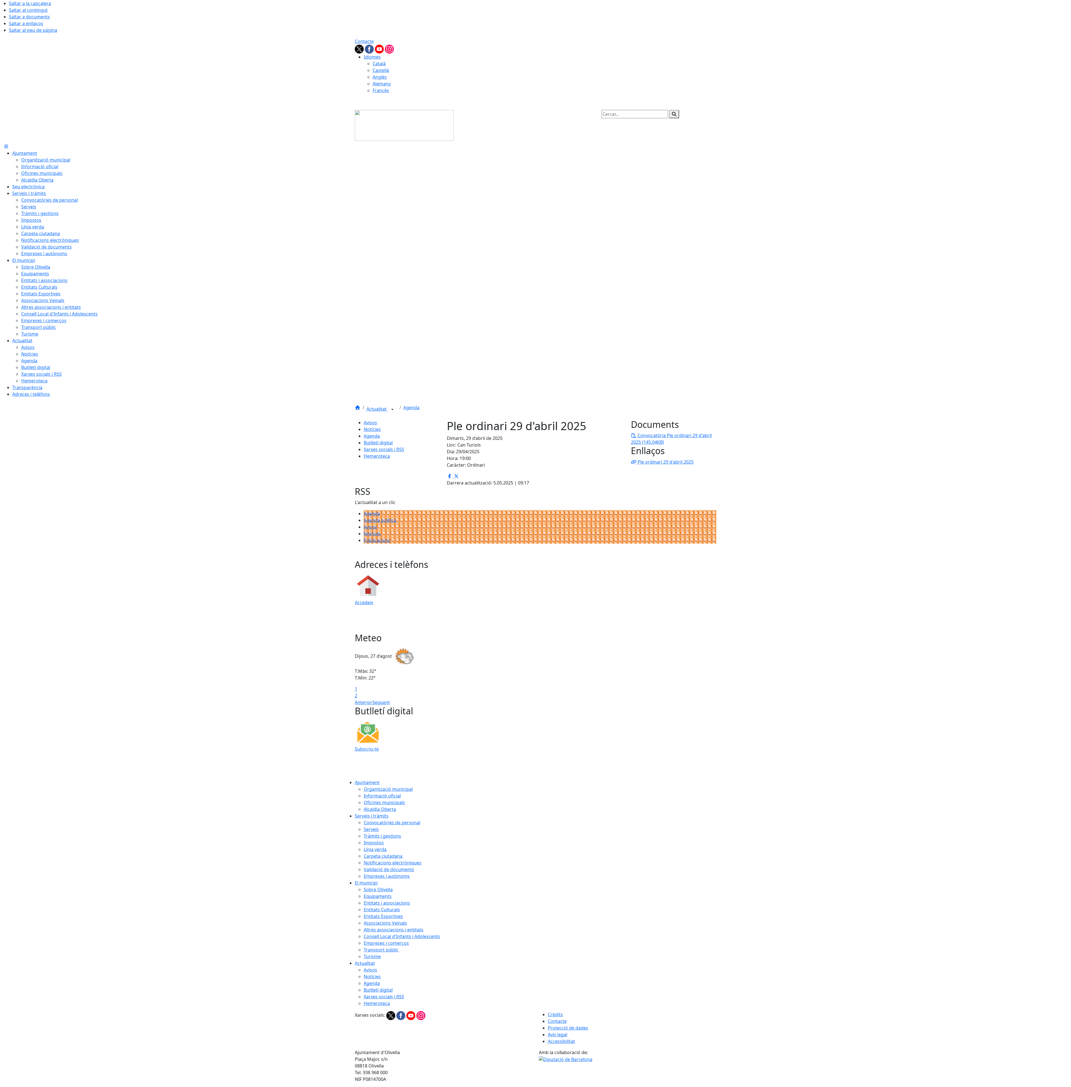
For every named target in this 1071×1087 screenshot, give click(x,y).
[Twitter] (360, 48)
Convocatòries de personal (392, 823)
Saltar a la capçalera (30, 3)
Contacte (364, 41)
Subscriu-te (367, 749)
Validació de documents (389, 869)
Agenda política (380, 520)
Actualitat (377, 409)
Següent (381, 702)
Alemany (382, 84)
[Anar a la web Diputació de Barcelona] (565, 1059)
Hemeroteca (377, 456)
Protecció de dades (568, 1028)
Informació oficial (382, 796)
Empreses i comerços (386, 943)
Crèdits (555, 1014)
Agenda (411, 407)
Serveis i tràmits (372, 816)
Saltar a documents (29, 17)
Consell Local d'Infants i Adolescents (402, 936)
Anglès (380, 77)
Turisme (372, 956)
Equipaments (378, 896)
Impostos (374, 843)
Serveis (371, 829)
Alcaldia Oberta (380, 809)
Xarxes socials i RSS (384, 449)
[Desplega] (392, 409)
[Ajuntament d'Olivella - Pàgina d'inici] (404, 125)
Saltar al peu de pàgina (33, 30)
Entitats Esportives (383, 916)
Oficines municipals (384, 802)
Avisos (370, 423)
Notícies (372, 429)
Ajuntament (367, 782)
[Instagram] (389, 48)
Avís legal (557, 1034)
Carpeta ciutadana (383, 856)
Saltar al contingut (28, 10)
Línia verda (375, 849)
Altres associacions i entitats (393, 930)
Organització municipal (388, 789)
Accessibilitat (561, 1041)
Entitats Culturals (382, 910)
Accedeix (364, 602)
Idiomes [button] (372, 57)
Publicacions (377, 540)
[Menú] (6, 146)
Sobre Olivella (378, 889)
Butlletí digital (378, 443)
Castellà (381, 70)
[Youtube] (380, 48)
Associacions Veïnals (385, 923)
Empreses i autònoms (387, 876)
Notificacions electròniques (392, 863)
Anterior (363, 702)
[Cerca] (674, 114)
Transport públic (381, 950)
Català (379, 64)
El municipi (366, 883)
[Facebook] (370, 48)
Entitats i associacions (387, 903)
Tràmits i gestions (382, 836)
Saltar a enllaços (26, 23)
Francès (381, 90)
